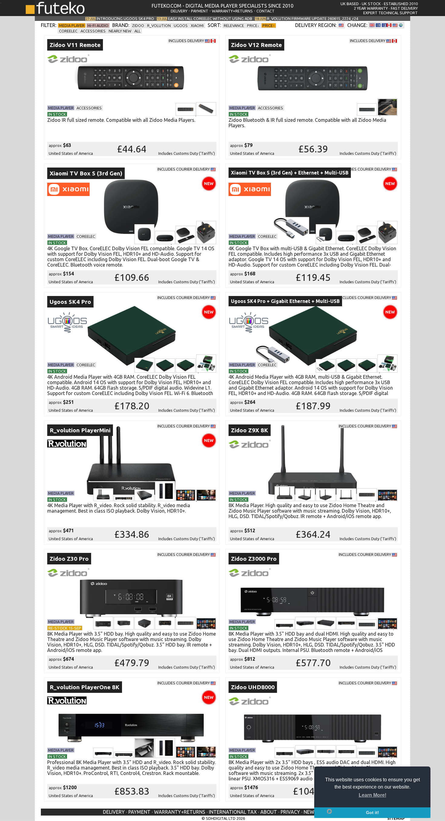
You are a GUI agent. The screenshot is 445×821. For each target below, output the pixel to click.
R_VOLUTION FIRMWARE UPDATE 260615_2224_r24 (312, 18)
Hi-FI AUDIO (97, 25)
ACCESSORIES (93, 31)
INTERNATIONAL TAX (233, 812)
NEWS (310, 812)
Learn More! (372, 795)
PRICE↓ (253, 25)
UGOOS (181, 25)
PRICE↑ (268, 25)
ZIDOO (138, 25)
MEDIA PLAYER (71, 25)
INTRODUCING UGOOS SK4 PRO (125, 18)
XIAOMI (197, 25)
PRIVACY (290, 812)
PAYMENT (199, 11)
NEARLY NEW (120, 31)
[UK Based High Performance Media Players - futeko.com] (55, 12)
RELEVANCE (234, 25)
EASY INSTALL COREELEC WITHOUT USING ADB (210, 18)
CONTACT (265, 11)
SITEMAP (396, 818)
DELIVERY (179, 11)
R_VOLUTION (159, 25)
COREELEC (68, 31)
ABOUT (268, 812)
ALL (137, 31)
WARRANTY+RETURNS (232, 11)
